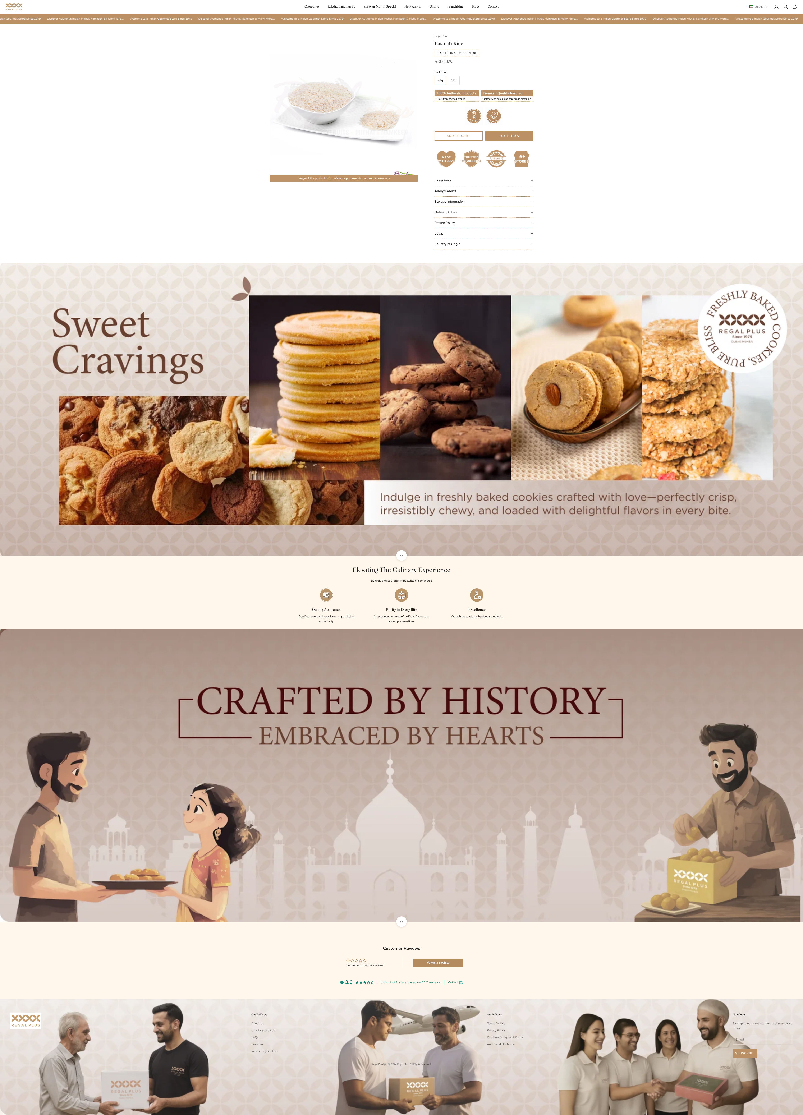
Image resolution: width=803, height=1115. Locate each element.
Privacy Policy (496, 1030)
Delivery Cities (484, 212)
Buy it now (509, 136)
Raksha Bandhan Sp (341, 6)
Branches (257, 1044)
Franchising (455, 6)
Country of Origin (484, 244)
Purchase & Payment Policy (505, 1037)
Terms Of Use (496, 1024)
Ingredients (484, 180)
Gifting (434, 6)
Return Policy (484, 222)
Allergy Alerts (484, 190)
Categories (311, 6)
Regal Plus (441, 36)
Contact (493, 6)
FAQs (255, 1037)
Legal (484, 233)
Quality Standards (263, 1030)
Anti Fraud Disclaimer (501, 1044)
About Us (257, 1024)
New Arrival (412, 6)
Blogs (475, 6)
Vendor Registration (264, 1051)
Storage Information (484, 201)
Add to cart (459, 136)
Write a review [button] (438, 962)
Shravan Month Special (380, 6)
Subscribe (745, 1053)
